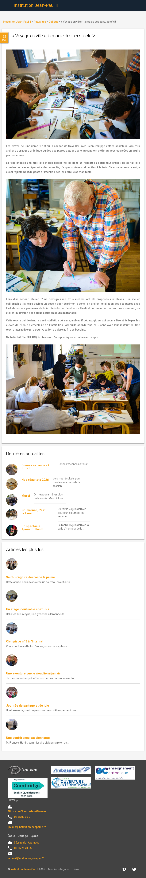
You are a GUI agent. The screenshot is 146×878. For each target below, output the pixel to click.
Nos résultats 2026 (35, 480)
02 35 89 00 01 (23, 816)
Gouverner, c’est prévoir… (33, 511)
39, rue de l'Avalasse (26, 842)
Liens (76, 869)
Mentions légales (59, 869)
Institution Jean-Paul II (24, 869)
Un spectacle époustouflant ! (32, 527)
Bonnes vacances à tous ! (35, 466)
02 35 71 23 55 (23, 848)
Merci (25, 496)
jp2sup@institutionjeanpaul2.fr (27, 826)
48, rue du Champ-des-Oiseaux (27, 811)
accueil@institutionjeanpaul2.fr (27, 858)
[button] (5, 5)
